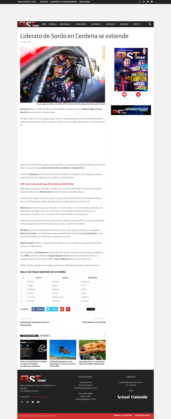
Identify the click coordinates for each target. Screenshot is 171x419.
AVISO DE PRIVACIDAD (142, 415)
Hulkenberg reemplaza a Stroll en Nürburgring (34, 323)
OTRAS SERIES (30, 30)
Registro (44, 2)
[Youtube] (151, 2)
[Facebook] (139, 2)
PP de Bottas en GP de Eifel (94, 322)
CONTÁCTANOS (84, 2)
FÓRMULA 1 (53, 24)
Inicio (21, 30)
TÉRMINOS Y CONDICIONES (123, 415)
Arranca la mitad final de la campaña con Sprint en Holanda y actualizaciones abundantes (33, 364)
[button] (150, 24)
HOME (44, 24)
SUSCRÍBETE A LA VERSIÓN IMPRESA (63, 2)
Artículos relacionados (29, 335)
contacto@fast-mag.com (39, 397)
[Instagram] (143, 2)
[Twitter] (147, 2)
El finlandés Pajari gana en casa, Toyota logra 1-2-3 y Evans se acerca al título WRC (63, 364)
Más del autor (44, 335)
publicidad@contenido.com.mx (130, 382)
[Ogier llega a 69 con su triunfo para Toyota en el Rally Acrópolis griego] (92, 350)
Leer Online (124, 98)
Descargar (138, 98)
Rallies (38, 30)
